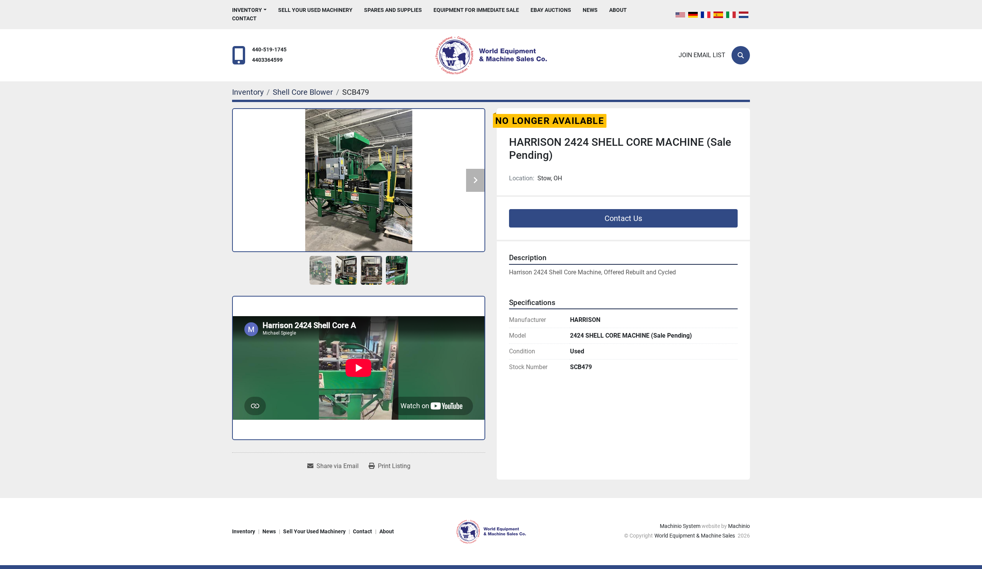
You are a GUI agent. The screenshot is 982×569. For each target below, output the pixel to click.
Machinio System (680, 526)
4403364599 (267, 60)
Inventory (247, 10)
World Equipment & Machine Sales (695, 536)
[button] (249, 10)
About (618, 10)
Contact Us (623, 218)
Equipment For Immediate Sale (476, 10)
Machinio (739, 526)
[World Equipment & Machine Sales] (491, 531)
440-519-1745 (269, 49)
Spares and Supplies (393, 10)
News (590, 10)
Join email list (702, 55)
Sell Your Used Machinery (315, 10)
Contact (244, 18)
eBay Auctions (551, 10)
